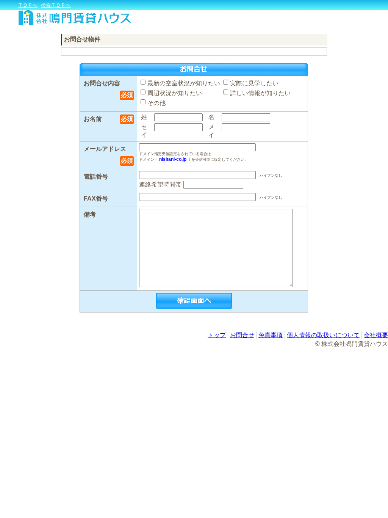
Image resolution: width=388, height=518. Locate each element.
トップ (217, 335)
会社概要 (376, 335)
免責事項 (270, 335)
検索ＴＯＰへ (55, 5)
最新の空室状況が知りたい (183, 83)
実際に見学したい (254, 83)
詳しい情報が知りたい (260, 93)
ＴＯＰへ (28, 5)
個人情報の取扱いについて (323, 335)
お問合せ (242, 335)
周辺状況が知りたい (174, 93)
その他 (156, 103)
